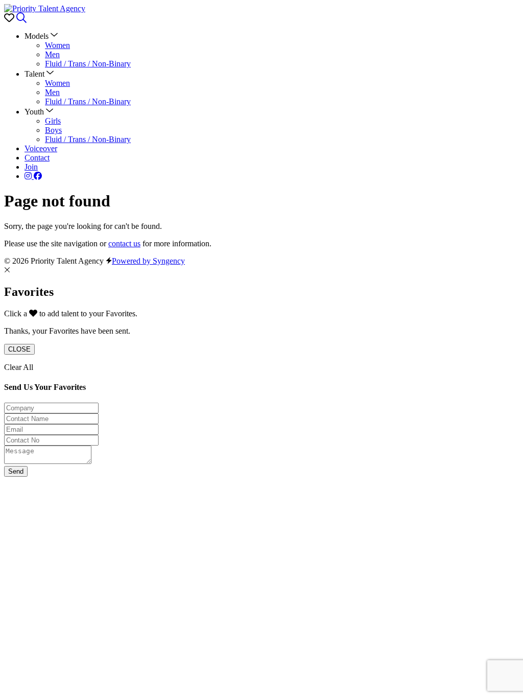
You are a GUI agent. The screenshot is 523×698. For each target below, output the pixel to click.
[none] (41, 36)
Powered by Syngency (148, 261)
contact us (124, 243)
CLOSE (19, 349)
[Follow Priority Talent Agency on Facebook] (38, 176)
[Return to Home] (44, 8)
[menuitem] (57, 45)
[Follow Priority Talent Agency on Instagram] (29, 176)
